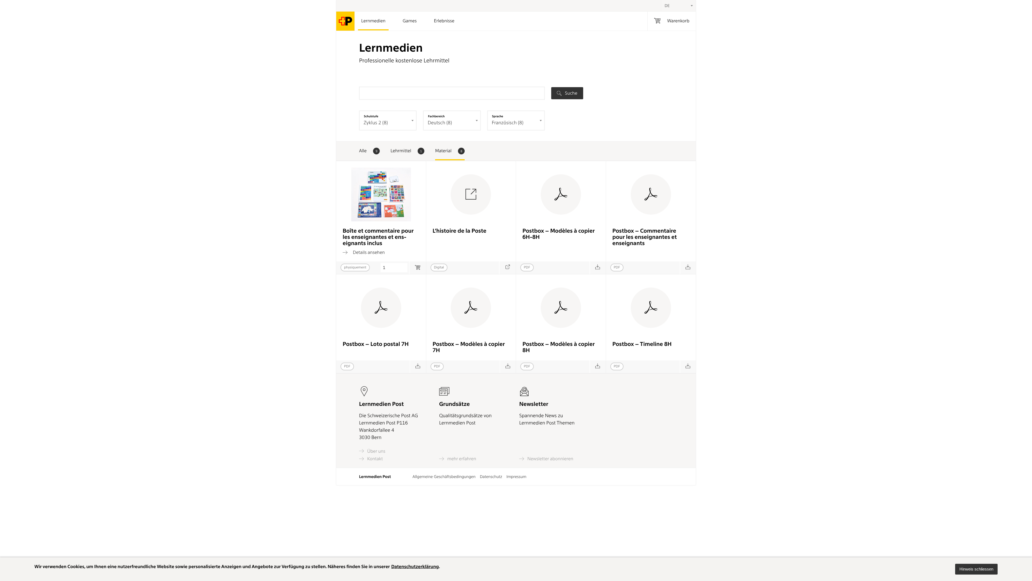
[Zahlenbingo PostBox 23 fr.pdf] (418, 366)
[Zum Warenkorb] (417, 267)
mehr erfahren (461, 458)
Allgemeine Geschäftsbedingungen (444, 476)
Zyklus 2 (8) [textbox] (376, 123)
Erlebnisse (444, 21)
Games (410, 21)
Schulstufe (371, 116)
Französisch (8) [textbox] (508, 123)
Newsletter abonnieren (549, 458)
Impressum (516, 476)
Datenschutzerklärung (415, 566)
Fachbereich (436, 116)
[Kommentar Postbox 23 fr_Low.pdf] (688, 267)
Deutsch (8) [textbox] (440, 123)
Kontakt (374, 458)
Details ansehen (368, 252)
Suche (570, 93)
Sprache (497, 116)
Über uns (375, 451)
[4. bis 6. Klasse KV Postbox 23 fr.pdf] (597, 267)
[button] (976, 569)
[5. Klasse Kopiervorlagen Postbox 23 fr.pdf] (508, 366)
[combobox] (678, 5)
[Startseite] (345, 21)
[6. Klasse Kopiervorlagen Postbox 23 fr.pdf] (597, 366)
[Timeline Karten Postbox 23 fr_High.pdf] (688, 366)
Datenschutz (491, 476)
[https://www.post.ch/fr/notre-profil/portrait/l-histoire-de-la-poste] (507, 267)
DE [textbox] (667, 5)
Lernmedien (373, 21)
